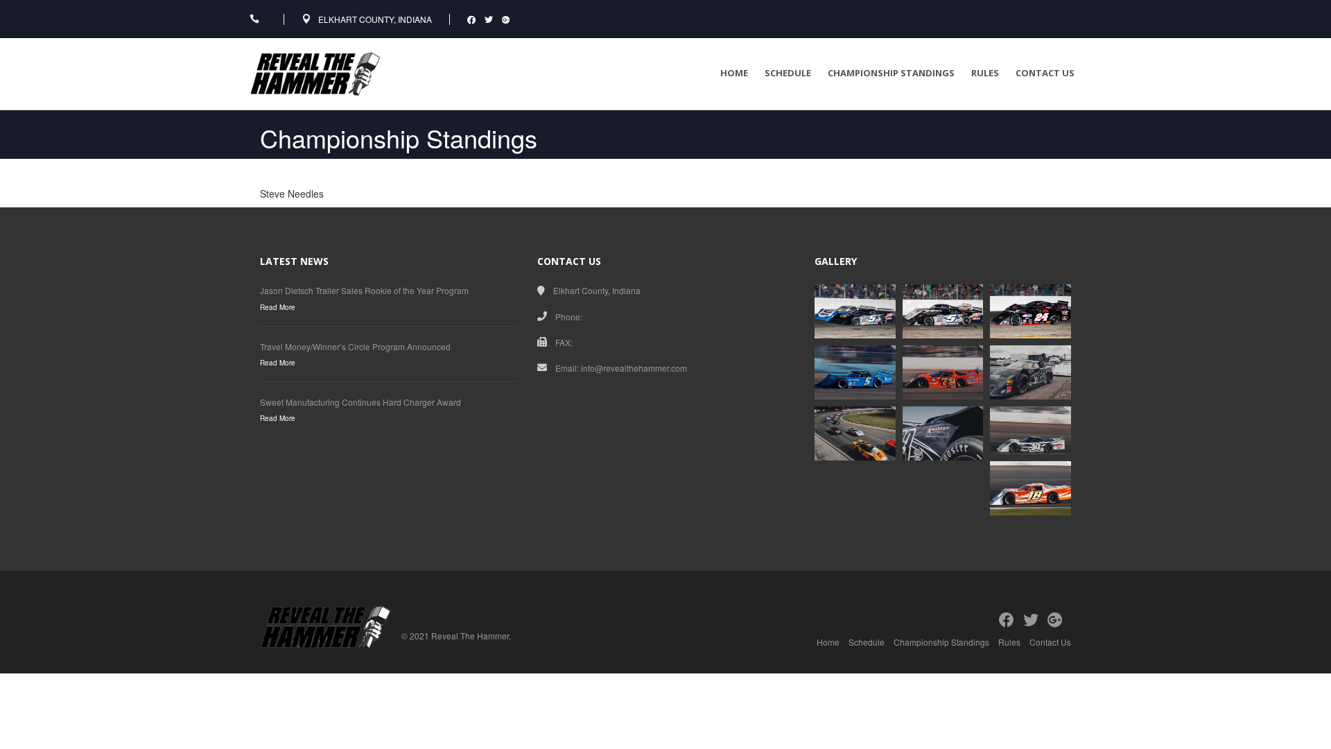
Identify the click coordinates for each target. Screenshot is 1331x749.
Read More (277, 307)
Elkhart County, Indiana (375, 19)
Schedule (788, 73)
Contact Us (1045, 73)
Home (734, 73)
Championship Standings (891, 73)
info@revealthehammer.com (634, 368)
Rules (985, 73)
